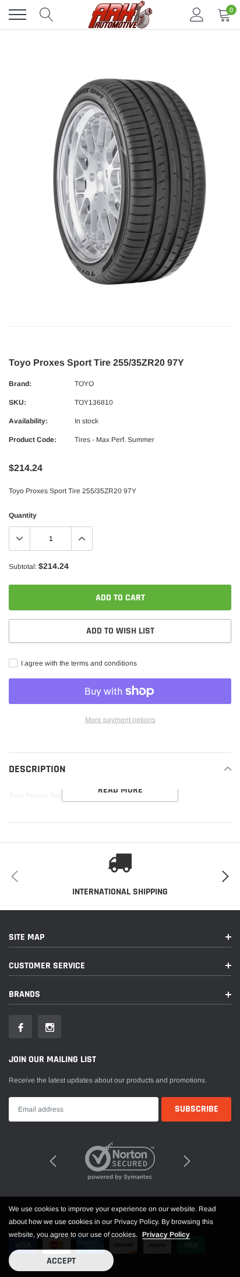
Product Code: (33, 440)
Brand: (20, 384)
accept (61, 1261)
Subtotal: (23, 567)
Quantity (23, 515)
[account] (197, 14)
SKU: (17, 402)
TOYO (84, 384)
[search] (47, 14)
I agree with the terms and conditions (78, 663)
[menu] (17, 14)
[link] (20, 1026)
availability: (28, 421)
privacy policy (166, 1234)
